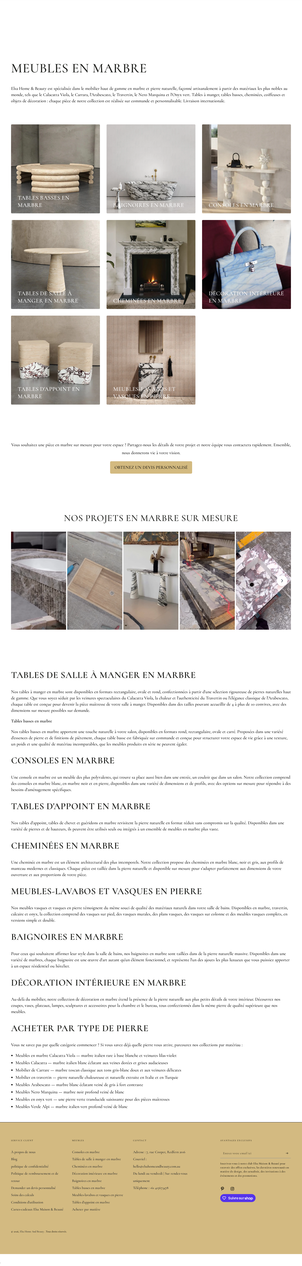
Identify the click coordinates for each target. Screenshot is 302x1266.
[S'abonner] (288, 1153)
